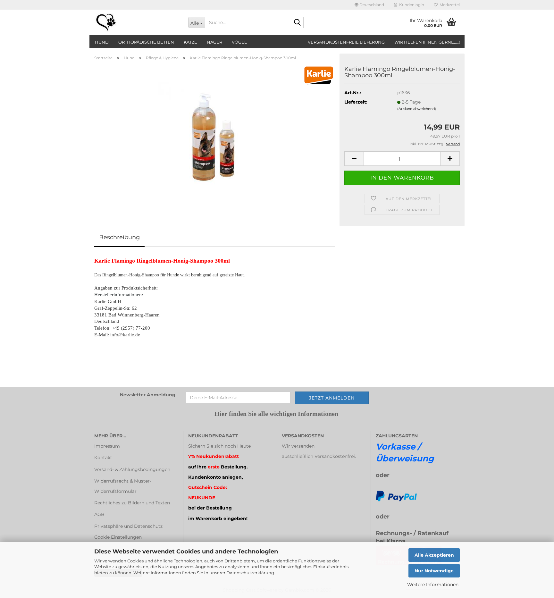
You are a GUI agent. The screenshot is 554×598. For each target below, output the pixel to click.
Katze (190, 42)
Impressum (107, 446)
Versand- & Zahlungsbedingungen (132, 469)
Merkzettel (449, 4)
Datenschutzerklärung (250, 572)
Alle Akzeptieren (434, 555)
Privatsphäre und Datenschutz (128, 526)
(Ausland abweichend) (416, 108)
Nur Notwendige (434, 571)
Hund (102, 42)
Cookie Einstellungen (118, 537)
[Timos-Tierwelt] (136, 22)
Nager (214, 42)
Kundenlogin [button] (410, 4)
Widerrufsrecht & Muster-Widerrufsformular (122, 486)
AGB (99, 514)
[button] (369, 5)
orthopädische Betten (146, 42)
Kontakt (103, 457)
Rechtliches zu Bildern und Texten (132, 503)
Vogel (239, 42)
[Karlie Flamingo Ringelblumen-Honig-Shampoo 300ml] (214, 137)
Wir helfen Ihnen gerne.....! (427, 42)
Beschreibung (119, 237)
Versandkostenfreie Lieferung (346, 42)
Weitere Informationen (432, 584)
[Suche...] (297, 23)
